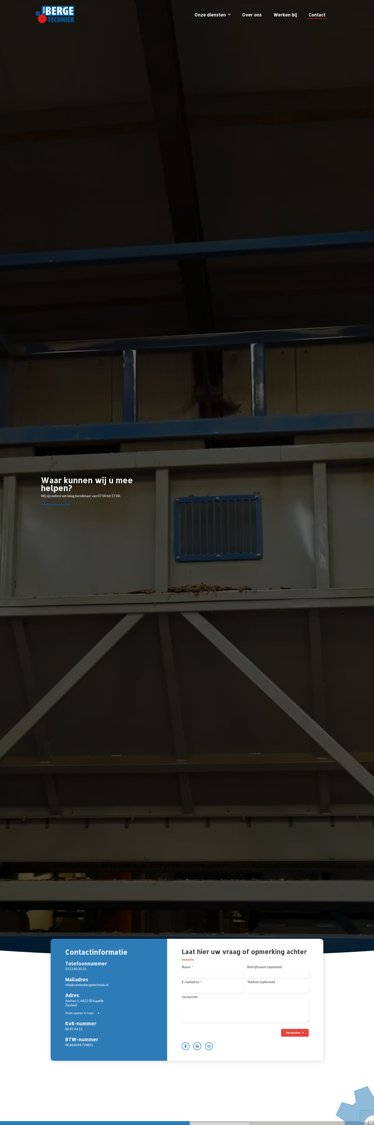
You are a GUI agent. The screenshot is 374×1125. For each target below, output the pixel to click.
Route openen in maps (79, 1013)
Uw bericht (190, 997)
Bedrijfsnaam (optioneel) (264, 967)
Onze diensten (210, 14)
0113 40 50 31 (75, 969)
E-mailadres (191, 982)
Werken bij (285, 14)
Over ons (252, 14)
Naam (186, 967)
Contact (317, 14)
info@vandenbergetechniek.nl (86, 985)
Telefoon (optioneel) (261, 982)
